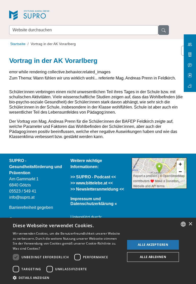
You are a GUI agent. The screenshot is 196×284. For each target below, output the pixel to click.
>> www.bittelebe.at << (91, 183)
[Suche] (163, 30)
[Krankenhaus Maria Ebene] (190, 52)
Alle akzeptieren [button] (153, 244)
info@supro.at (21, 197)
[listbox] (183, 224)
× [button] (190, 224)
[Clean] (190, 63)
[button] (67, 277)
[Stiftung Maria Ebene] (190, 42)
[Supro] (45, 15)
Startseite (18, 44)
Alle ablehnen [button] (153, 257)
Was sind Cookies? (26, 248)
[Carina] (190, 83)
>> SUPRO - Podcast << (93, 177)
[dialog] (98, 251)
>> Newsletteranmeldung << (97, 189)
